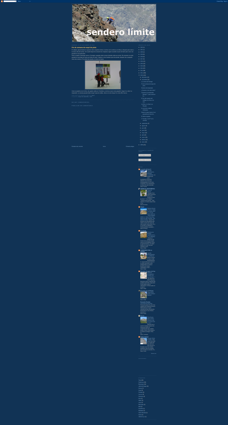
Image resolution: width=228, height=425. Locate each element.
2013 (141, 68)
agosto (144, 125)
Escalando (143, 230)
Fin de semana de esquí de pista (84, 47)
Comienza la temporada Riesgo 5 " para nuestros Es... (148, 94)
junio (143, 130)
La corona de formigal (146, 81)
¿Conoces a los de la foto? (148, 90)
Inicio (104, 146)
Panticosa (141, 382)
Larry (139, 402)
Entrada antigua (130, 146)
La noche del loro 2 (145, 169)
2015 (141, 63)
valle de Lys (141, 416)
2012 (141, 70)
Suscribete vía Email (145, 160)
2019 (141, 54)
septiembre (145, 123)
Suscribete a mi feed (144, 155)
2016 (141, 61)
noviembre (144, 79)
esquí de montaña (83, 96)
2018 (141, 56)
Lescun (140, 394)
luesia (140, 414)
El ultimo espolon (145, 116)
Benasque (141, 384)
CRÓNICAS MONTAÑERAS (147, 188)
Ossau (140, 388)
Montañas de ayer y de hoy (147, 271)
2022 (141, 47)
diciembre (144, 77)
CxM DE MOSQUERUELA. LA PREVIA (151, 255)
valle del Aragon (142, 386)
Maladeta (140, 410)
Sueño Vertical (144, 337)
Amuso (142, 315)
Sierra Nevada (142, 412)
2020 (141, 52)
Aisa (139, 398)
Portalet (140, 392)
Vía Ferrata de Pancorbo (146, 303)
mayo (143, 132)
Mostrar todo (153, 353)
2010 (141, 75)
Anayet (142, 207)
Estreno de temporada (147, 88)
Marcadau (141, 404)
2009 (141, 144)
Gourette (140, 408)
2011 (141, 73)
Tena (90, 96)
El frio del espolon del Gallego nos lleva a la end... (147, 100)
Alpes (139, 400)
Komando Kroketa (145, 302)
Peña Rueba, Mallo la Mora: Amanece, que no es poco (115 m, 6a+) (151, 320)
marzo (143, 137)
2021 (141, 49)
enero (143, 142)
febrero (144, 139)
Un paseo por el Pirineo (146, 290)
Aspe (139, 390)
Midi (139, 406)
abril (143, 135)
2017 (141, 59)
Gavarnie (140, 396)
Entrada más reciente (77, 146)
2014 (141, 66)
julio (143, 128)
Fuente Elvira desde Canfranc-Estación (151, 294)
